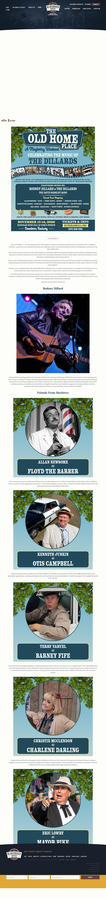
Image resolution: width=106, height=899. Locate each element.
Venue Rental (75, 856)
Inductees (36, 856)
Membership (60, 856)
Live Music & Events (46, 856)
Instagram (73, 859)
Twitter (67, 859)
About (39, 852)
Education (84, 856)
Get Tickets (29, 852)
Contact (48, 852)
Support (68, 856)
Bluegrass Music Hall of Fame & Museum (14, 854)
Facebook (61, 859)
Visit (25, 856)
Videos (30, 856)
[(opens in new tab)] (53, 231)
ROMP (54, 856)
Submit (90, 877)
